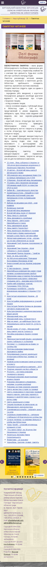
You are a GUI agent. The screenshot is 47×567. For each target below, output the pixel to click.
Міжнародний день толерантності (21, 319)
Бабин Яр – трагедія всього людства (22, 190)
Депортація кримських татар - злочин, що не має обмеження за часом (23, 239)
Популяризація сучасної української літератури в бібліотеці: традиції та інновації (22, 356)
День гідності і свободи (17, 215)
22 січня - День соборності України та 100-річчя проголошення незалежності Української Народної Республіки (23, 165)
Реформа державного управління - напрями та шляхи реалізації (22, 383)
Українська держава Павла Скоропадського (18, 435)
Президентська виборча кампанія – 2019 (24, 366)
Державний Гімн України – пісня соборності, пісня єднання (20, 249)
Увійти (42, 2)
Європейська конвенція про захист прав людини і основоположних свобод (24, 272)
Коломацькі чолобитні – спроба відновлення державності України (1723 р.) (24, 291)
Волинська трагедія (15, 208)
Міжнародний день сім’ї (17, 316)
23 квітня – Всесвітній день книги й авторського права (22, 171)
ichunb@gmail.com (15, 520)
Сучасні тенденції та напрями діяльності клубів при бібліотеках (24, 420)
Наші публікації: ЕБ (20, 18)
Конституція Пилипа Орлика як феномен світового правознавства (24, 307)
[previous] (2, 462)
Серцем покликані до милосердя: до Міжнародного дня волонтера (22, 405)
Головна (6, 18)
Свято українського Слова (18, 402)
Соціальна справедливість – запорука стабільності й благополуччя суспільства (24, 415)
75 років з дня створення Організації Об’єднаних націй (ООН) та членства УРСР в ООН (22, 185)
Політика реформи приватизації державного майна (20, 350)
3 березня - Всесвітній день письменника (24, 180)
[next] (45, 462)
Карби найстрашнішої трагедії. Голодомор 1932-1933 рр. (20, 284)
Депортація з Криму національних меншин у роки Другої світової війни (22, 234)
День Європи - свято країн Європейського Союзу (18, 221)
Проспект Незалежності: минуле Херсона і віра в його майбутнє (13, 470)
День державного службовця (19, 218)
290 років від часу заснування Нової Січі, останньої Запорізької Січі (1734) (24, 176)
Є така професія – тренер (18, 268)
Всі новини (38, 475)
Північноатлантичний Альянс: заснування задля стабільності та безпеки (24, 340)
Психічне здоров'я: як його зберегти (22, 369)
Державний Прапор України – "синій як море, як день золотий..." (23, 254)
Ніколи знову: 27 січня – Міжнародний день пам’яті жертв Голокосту (23, 330)
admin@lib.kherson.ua (12, 523)
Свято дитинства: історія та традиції (22, 389)
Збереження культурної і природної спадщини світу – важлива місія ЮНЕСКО (24, 279)
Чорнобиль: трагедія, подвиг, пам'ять (23, 442)
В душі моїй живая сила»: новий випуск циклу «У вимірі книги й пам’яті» (32, 470)
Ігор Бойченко (9, 544)
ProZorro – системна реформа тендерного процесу (20, 372)
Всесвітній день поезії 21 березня (21, 213)
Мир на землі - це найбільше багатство (23, 321)
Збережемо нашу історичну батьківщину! (24, 276)
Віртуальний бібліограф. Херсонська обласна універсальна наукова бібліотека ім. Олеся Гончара (20, 10)
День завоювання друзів (17, 225)
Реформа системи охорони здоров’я (22, 387)
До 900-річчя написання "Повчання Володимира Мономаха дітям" (22, 259)
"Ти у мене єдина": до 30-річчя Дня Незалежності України (21, 430)
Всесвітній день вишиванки (18, 210)
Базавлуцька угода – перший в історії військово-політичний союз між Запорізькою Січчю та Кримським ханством (23, 197)
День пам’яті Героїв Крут (17, 228)
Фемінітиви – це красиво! (17, 440)
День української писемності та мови (23, 230)
